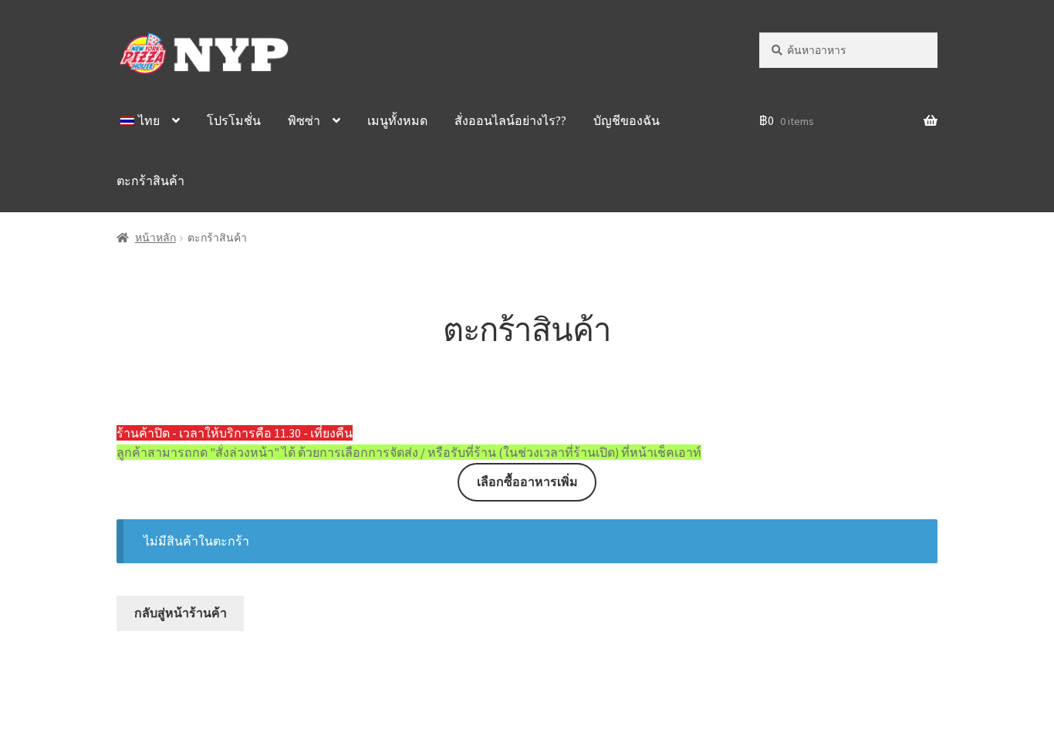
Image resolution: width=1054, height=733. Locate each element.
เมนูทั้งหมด (397, 120)
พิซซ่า (304, 120)
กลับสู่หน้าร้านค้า (180, 612)
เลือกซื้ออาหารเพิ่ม (527, 481)
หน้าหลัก (155, 238)
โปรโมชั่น (234, 120)
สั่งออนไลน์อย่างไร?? (510, 120)
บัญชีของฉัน (626, 120)
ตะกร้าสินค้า (150, 180)
